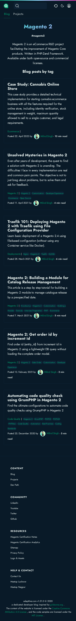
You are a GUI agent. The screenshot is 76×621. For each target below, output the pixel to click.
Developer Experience (54, 193)
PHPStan (12, 423)
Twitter (14, 513)
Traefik (44, 254)
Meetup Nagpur (18, 587)
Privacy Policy (17, 552)
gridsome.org (56, 604)
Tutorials (19, 310)
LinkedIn (14, 502)
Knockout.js (26, 305)
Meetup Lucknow (18, 581)
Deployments (14, 253)
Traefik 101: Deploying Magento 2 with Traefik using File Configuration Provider (38, 241)
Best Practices (48, 423)
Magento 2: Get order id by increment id (38, 356)
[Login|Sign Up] (69, 6)
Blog (13, 474)
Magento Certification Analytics (25, 542)
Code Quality (14, 418)
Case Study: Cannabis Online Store (38, 111)
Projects (14, 479)
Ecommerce (13, 131)
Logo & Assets (17, 558)
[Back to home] (6, 6)
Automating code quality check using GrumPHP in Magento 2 (38, 417)
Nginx (26, 254)
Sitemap (14, 547)
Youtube (14, 508)
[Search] (30, 5)
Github (14, 518)
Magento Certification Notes (24, 536)
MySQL (52, 254)
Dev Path (15, 484)
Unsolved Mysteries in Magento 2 (38, 179)
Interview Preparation (33, 310)
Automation (36, 423)
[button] (62, 6)
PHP (46, 310)
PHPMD (56, 419)
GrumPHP (38, 419)
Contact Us (16, 576)
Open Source (25, 198)
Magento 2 (13, 193)
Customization (38, 193)
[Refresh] (55, 6)
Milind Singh (47, 136)
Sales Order (37, 362)
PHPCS (48, 419)
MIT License (37, 615)
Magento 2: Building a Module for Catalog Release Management (38, 297)
